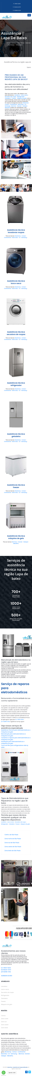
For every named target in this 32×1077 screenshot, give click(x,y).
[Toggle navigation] (29, 15)
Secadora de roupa (10, 96)
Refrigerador (21, 96)
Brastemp (26, 103)
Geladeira (8, 98)
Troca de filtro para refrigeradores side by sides (14, 746)
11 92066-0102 (17, 10)
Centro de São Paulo (11, 835)
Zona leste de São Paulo (13, 850)
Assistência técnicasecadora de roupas (16, 333)
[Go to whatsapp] (3, 1072)
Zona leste (19, 45)
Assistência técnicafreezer (16, 486)
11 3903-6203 (17, 3)
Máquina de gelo (22, 98)
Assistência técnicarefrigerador (16, 384)
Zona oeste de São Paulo (13, 847)
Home (8, 43)
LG (25, 104)
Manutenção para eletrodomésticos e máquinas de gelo (13, 735)
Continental (13, 104)
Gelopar (25, 106)
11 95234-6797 (17, 7)
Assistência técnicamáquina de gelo (16, 537)
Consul (7, 104)
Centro (14, 43)
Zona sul (28, 43)
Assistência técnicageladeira (16, 435)
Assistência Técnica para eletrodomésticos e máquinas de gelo (15, 731)
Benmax (13, 106)
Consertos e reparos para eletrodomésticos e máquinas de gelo (16, 739)
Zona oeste (11, 45)
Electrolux (21, 104)
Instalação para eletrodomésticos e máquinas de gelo (12, 742)
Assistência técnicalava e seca (16, 282)
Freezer (14, 98)
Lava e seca (24, 95)
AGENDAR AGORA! (6, 976)
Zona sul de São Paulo (12, 843)
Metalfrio (7, 107)
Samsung (7, 106)
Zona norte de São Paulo (13, 839)
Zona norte (20, 43)
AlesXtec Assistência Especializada (17, 1067)
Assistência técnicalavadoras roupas (16, 231)
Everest (19, 106)
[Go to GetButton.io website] (3, 1075)
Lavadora (17, 95)
